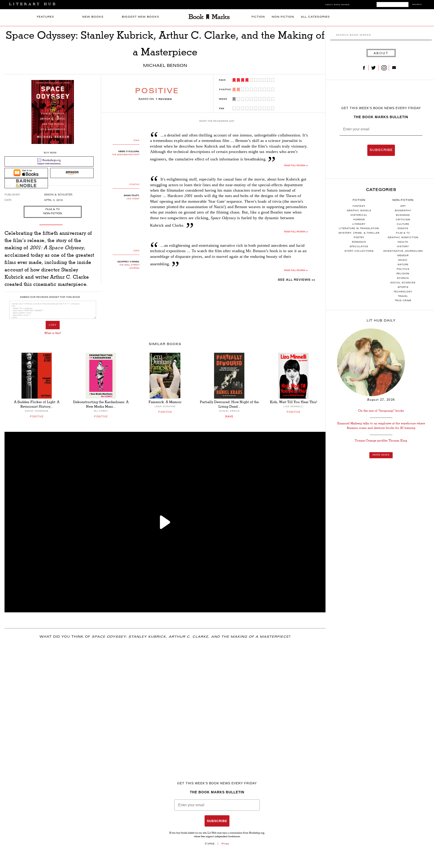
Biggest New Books (140, 17)
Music (403, 260)
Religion (402, 274)
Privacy (225, 843)
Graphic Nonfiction (403, 238)
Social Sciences (402, 283)
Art (403, 206)
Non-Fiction (283, 17)
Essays (403, 229)
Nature (403, 265)
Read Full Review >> (296, 166)
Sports (403, 287)
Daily (381, 320)
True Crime (403, 301)
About (381, 53)
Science (403, 278)
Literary (359, 224)
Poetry (359, 238)
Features (45, 17)
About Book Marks (337, 5)
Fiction (258, 17)
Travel (403, 296)
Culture (403, 224)
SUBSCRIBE (381, 150)
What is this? (52, 333)
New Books (93, 17)
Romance (359, 242)
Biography (403, 211)
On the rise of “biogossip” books (381, 410)
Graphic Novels (359, 211)
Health (403, 242)
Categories (381, 190)
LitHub (211, 843)
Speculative (359, 247)
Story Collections (359, 251)
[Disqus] (165, 702)
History (403, 247)
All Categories (315, 17)
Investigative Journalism (403, 251)
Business (403, 215)
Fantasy (359, 206)
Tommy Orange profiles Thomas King (381, 440)
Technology (403, 292)
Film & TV (403, 233)
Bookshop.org (256, 833)
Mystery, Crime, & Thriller (359, 233)
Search (417, 4)
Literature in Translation (359, 229)
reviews (164, 99)
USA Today (132, 199)
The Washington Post (125, 155)
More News (381, 455)
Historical (359, 215)
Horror (359, 220)
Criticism (403, 220)
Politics (403, 269)
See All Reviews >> (296, 280)
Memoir (403, 256)
